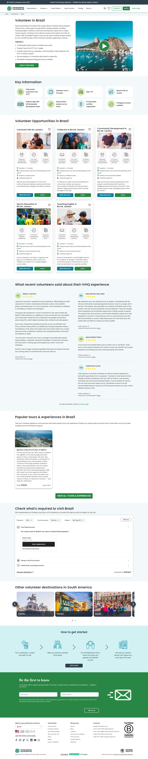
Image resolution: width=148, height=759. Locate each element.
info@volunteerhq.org (100, 726)
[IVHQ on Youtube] (35, 740)
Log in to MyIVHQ (53, 742)
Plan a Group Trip (53, 734)
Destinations (31, 8)
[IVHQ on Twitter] (27, 740)
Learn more (46, 485)
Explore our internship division (123, 754)
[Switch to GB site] (27, 731)
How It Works (52, 726)
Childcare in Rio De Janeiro (70, 129)
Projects (43, 8)
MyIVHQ (135, 8)
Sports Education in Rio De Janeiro (27, 205)
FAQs (49, 737)
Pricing (80, 8)
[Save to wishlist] (49, 129)
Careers (73, 731)
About (88, 8)
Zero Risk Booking (53, 731)
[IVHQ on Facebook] (16, 740)
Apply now (74, 666)
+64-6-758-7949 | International (103, 729)
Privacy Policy (74, 737)
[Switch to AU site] (22, 731)
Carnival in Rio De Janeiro (30, 129)
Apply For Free (27, 65)
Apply (126, 8)
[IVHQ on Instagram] (20, 740)
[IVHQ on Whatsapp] (39, 740)
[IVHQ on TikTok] (24, 740)
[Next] (133, 604)
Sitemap (73, 742)
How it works (69, 8)
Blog (71, 729)
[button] (72, 620)
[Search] (104, 8)
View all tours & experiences (74, 495)
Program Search (53, 729)
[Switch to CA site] (33, 731)
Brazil (30, 359)
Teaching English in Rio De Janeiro (67, 205)
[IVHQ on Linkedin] (31, 740)
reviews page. (84, 404)
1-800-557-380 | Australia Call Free (104, 737)
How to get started (74, 632)
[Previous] (14, 604)
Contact (117, 8)
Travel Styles (55, 8)
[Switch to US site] (17, 731)
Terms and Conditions (77, 734)
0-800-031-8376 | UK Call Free (102, 734)
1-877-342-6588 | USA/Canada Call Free (106, 731)
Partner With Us (75, 739)
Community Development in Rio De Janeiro (112, 129)
